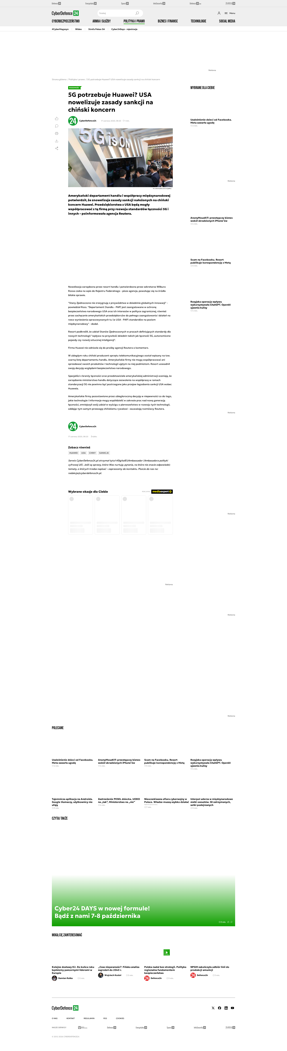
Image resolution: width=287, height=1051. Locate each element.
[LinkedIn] (226, 1008)
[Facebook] (219, 1008)
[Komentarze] (56, 126)
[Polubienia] (56, 118)
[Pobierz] (56, 141)
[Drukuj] (56, 133)
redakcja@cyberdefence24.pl (84, 473)
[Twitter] (213, 1008)
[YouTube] (232, 1008)
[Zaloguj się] (219, 13)
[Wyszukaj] (137, 13)
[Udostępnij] (56, 148)
